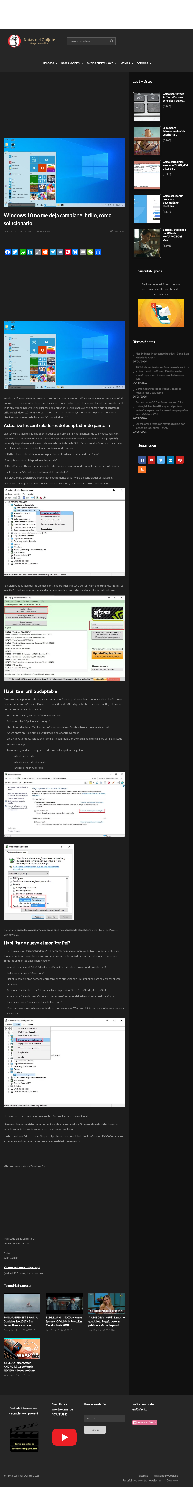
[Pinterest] (180, 460)
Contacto (172, 1480)
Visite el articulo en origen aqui (22, 1267)
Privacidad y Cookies (166, 1475)
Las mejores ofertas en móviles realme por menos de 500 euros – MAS (160, 425)
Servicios (143, 63)
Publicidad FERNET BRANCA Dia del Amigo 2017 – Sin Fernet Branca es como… (21, 1321)
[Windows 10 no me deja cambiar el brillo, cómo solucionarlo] (22, 1303)
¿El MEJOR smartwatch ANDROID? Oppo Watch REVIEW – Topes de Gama (19, 1366)
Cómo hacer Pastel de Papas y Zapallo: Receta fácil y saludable (158, 390)
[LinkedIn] (170, 460)
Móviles (125, 63)
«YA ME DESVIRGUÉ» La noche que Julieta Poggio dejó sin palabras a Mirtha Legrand (106, 1321)
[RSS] (142, 469)
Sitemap (143, 1475)
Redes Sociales (70, 63)
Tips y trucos (26, 231)
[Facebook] (142, 460)
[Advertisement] (96, 14)
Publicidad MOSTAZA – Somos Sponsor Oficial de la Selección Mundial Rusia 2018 (64, 1321)
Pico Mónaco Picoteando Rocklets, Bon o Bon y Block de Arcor (162, 355)
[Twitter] (161, 460)
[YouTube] (151, 460)
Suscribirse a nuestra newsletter (142, 1480)
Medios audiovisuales (100, 63)
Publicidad (48, 63)
